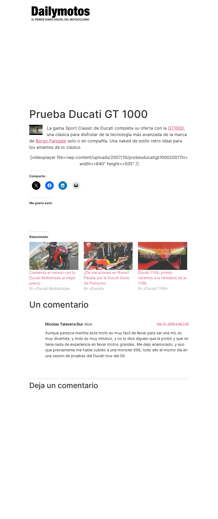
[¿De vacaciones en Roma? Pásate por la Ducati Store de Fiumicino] (108, 256)
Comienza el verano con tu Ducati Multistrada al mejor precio (52, 277)
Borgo (42, 140)
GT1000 (176, 128)
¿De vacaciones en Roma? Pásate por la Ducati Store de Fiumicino (106, 277)
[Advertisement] (109, 68)
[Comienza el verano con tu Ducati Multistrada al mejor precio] (53, 256)
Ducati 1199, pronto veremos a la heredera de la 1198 (162, 277)
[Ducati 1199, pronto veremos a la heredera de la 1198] (162, 256)
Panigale (57, 140)
